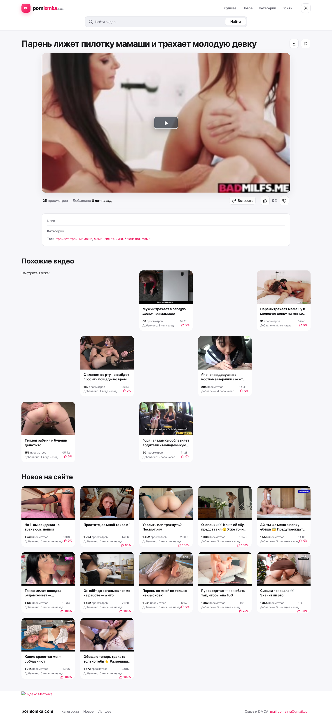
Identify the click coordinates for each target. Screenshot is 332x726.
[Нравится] (265, 200)
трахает (62, 239)
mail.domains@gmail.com (290, 711)
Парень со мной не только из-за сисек (165, 593)
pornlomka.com (37, 711)
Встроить (245, 200)
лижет (109, 239)
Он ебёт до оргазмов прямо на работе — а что (107, 593)
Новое (248, 8)
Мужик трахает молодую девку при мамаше (164, 311)
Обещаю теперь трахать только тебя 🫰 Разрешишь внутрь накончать (107, 659)
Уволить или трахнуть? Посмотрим (162, 527)
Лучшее (230, 8)
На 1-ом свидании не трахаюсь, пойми (42, 527)
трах (73, 239)
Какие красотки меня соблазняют (43, 658)
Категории (267, 8)
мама (98, 239)
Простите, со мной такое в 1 (107, 525)
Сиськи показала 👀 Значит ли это (277, 593)
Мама (146, 239)
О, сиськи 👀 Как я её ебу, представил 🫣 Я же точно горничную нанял (223, 527)
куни (119, 239)
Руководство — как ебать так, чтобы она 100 (223, 593)
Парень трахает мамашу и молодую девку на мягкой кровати (282, 311)
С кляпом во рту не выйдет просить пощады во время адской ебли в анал (106, 377)
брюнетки (132, 239)
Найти (235, 21)
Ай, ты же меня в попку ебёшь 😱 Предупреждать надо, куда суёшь (282, 527)
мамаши (85, 239)
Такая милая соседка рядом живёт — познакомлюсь (43, 593)
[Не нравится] (284, 200)
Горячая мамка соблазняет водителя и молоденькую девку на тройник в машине (166, 442)
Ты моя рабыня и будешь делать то (46, 442)
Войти (287, 8)
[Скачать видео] (294, 43)
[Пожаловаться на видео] (305, 43)
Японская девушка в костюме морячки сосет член (222, 377)
